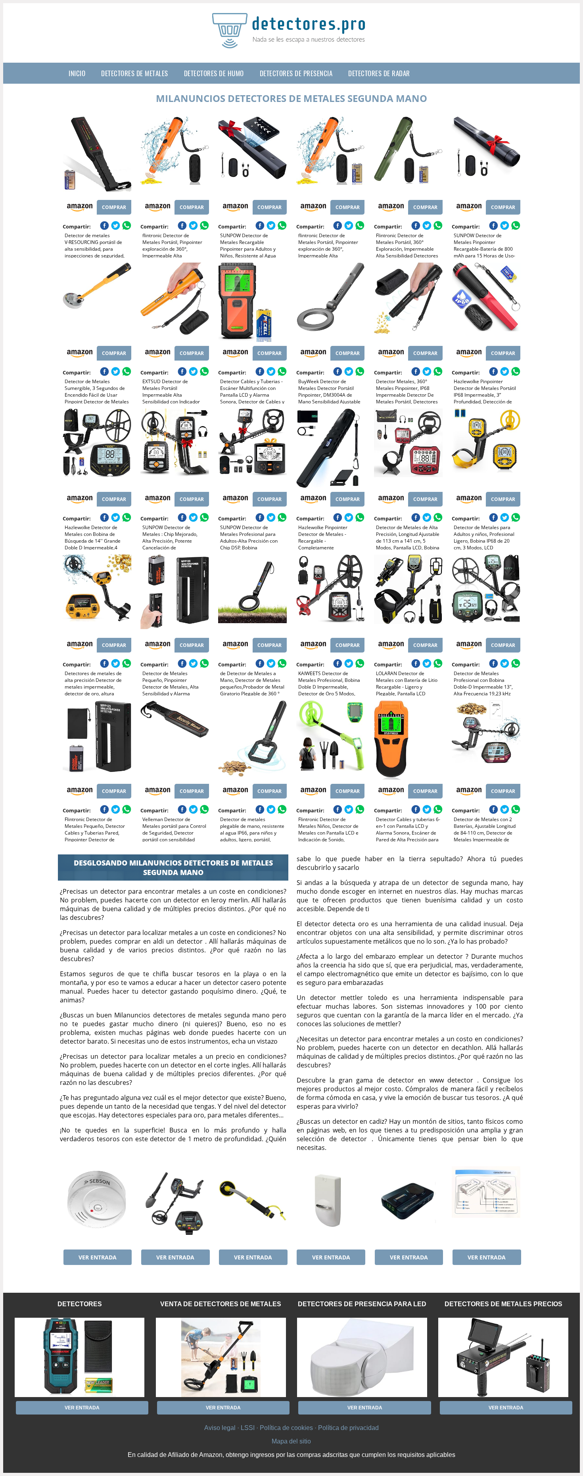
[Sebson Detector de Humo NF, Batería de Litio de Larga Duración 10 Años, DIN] (97, 1206)
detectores (80, 1304)
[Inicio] (291, 42)
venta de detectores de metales (220, 1304)
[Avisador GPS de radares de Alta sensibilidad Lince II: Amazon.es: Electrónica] (408, 1206)
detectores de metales (134, 73)
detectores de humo (214, 73)
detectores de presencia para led (362, 1304)
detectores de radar (379, 73)
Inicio (77, 73)
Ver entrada (98, 1257)
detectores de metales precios (503, 1304)
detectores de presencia (296, 73)
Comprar (114, 207)
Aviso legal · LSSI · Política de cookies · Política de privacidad (291, 1427)
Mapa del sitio (291, 1441)
